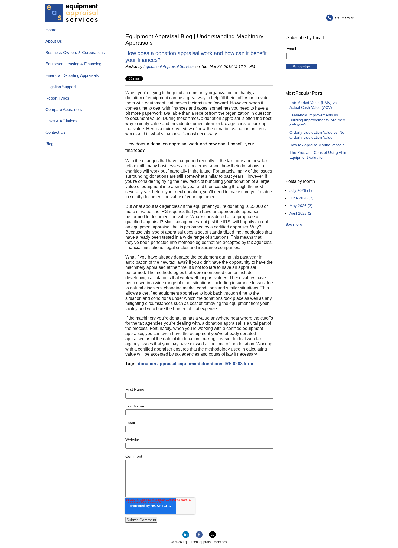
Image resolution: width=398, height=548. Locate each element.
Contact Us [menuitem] (55, 132)
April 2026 (301, 213)
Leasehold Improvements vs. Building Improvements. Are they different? (317, 120)
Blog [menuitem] (49, 143)
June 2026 (301, 198)
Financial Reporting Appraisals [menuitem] (72, 75)
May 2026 (300, 205)
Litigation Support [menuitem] (60, 86)
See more (293, 224)
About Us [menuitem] (53, 41)
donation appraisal (157, 363)
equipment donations (200, 363)
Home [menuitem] (50, 29)
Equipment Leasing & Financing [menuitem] (73, 64)
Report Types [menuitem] (57, 98)
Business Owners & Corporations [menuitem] (75, 52)
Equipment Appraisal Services (168, 66)
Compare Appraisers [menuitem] (63, 109)
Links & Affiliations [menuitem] (61, 121)
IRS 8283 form (238, 363)
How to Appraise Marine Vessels (316, 145)
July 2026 (300, 190)
